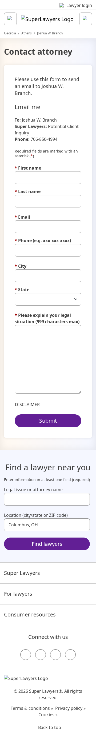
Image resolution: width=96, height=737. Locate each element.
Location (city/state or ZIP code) (36, 515)
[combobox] (47, 499)
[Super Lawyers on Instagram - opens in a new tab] (40, 654)
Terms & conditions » (32, 708)
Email (22, 217)
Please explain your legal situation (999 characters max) (47, 318)
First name (28, 168)
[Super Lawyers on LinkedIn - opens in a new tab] (70, 654)
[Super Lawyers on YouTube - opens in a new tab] (55, 654)
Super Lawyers (22, 572)
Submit (48, 420)
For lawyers (18, 593)
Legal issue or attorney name (33, 489)
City (20, 266)
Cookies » (48, 715)
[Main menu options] (10, 19)
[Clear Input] (83, 499)
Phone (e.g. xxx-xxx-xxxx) (43, 240)
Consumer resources (30, 614)
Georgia (10, 33)
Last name (28, 191)
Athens (26, 33)
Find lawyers (47, 543)
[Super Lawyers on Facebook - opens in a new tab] (25, 654)
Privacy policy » (70, 708)
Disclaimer (27, 404)
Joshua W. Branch (50, 33)
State (22, 290)
